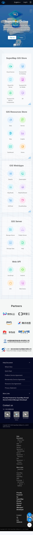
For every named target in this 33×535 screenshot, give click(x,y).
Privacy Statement (10, 388)
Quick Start (8, 371)
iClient (10, 400)
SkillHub (19, 485)
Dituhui (21, 484)
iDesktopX (23, 400)
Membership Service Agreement (15, 379)
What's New (8, 367)
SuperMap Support (19, 473)
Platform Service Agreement (13, 375)
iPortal (26, 398)
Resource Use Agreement (13, 383)
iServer (5, 400)
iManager (16, 400)
